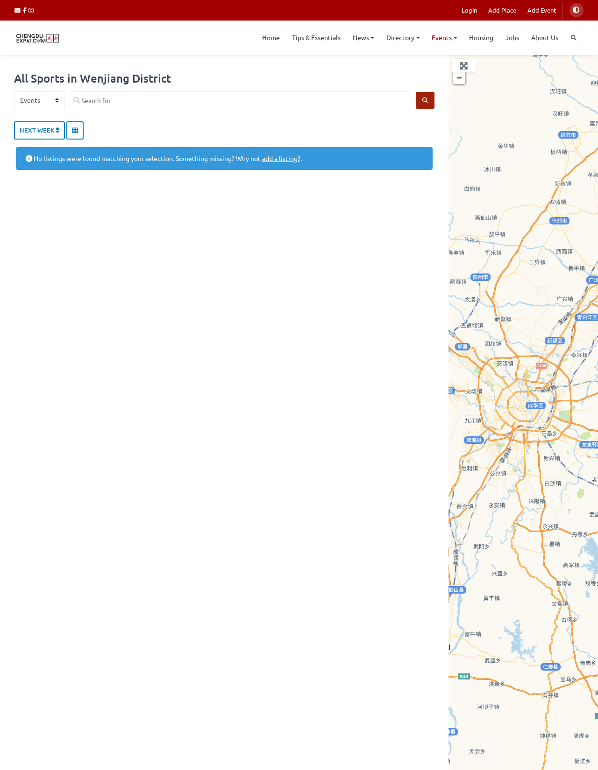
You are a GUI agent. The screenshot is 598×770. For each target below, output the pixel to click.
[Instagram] (31, 10)
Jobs (512, 37)
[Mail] (18, 10)
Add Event (541, 10)
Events (442, 37)
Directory (400, 37)
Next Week (38, 130)
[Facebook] (26, 10)
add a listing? (281, 158)
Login (469, 10)
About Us (544, 37)
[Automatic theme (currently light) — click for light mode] (577, 10)
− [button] (459, 78)
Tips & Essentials (316, 37)
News (361, 37)
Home (271, 37)
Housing (481, 37)
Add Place (502, 10)
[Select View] (75, 130)
